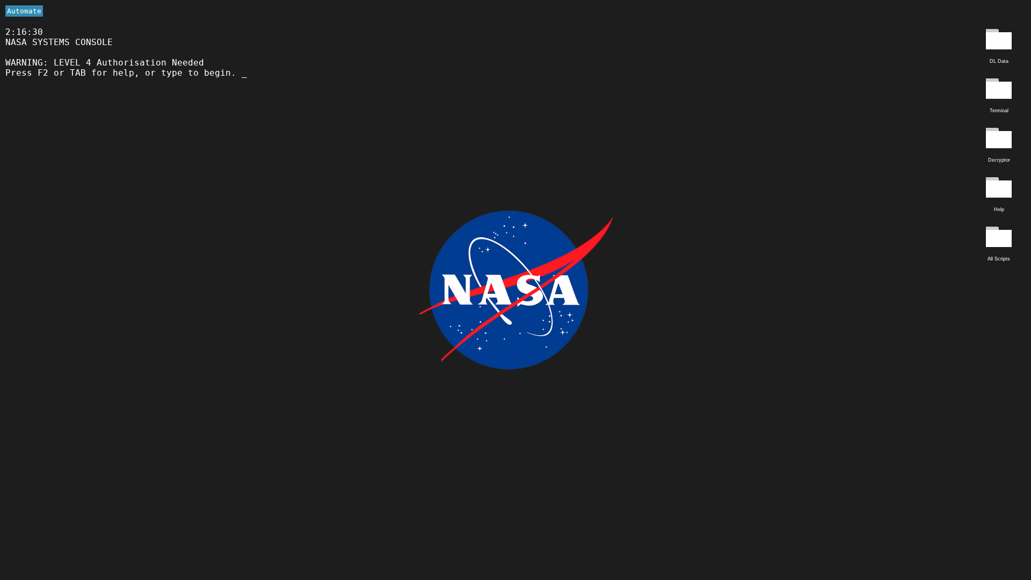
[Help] (999, 189)
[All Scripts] (999, 238)
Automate (24, 11)
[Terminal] (999, 90)
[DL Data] (999, 40)
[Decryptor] (999, 139)
